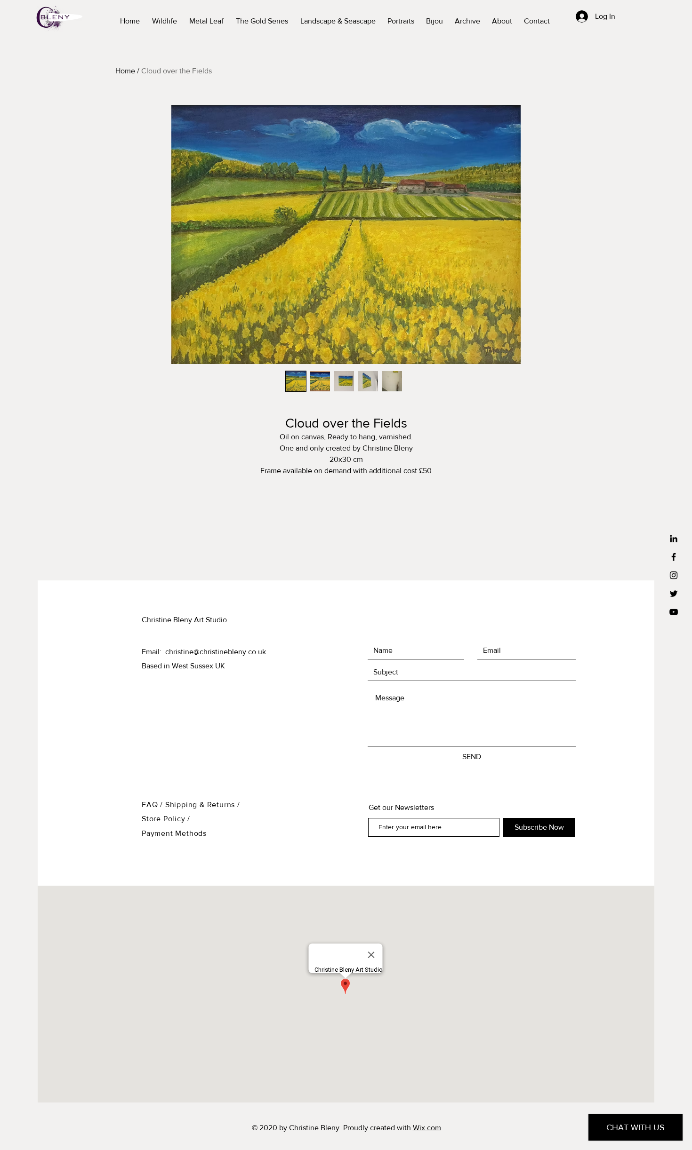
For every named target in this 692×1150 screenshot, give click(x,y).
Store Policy (164, 819)
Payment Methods (174, 833)
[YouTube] (673, 612)
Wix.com (427, 1128)
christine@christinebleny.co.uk (215, 652)
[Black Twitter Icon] (673, 593)
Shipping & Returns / (202, 805)
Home (125, 71)
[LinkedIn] (673, 538)
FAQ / (153, 805)
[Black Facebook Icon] (673, 557)
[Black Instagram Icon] (673, 575)
